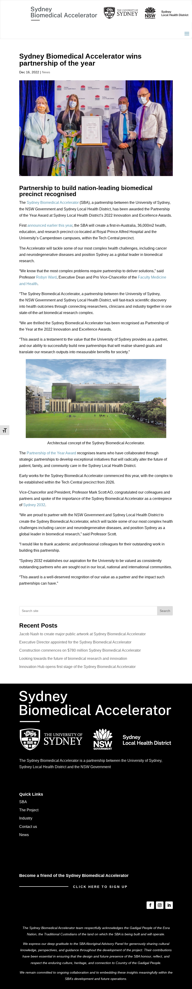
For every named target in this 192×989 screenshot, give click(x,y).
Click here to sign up (100, 886)
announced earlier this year (49, 225)
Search (165, 611)
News (46, 72)
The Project (28, 810)
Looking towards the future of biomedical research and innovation (73, 659)
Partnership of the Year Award (51, 453)
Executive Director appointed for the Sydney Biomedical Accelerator (75, 642)
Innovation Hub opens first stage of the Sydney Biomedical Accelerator (77, 667)
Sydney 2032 (34, 505)
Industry (25, 818)
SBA (23, 802)
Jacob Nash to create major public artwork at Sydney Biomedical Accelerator (83, 634)
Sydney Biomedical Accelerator (53, 203)
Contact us (28, 827)
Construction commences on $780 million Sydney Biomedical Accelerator (80, 650)
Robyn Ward (46, 277)
